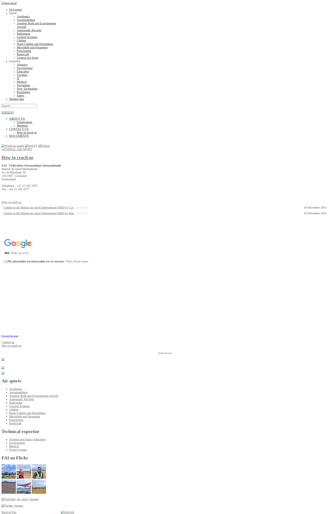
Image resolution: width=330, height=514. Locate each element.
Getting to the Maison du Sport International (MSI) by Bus (38, 213)
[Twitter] (12, 505)
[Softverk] (67, 512)
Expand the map (10, 335)
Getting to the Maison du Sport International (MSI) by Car (38, 207)
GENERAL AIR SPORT (17, 149)
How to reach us (17, 157)
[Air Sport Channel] (20, 499)
